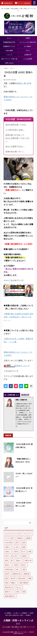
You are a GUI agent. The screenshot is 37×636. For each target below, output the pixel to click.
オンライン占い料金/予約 (28, 42)
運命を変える (9, 587)
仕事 (16, 542)
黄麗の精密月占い (10, 596)
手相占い (18, 560)
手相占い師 (28, 560)
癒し (17, 569)
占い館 (16, 547)
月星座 (16, 565)
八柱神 (23, 542)
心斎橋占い (24, 556)
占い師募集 (8, 613)
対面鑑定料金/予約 (9, 42)
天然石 (16, 551)
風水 (17, 592)
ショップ (9, 55)
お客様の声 (27, 55)
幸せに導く (14, 556)
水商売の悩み (9, 569)
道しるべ (19, 587)
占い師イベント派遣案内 (20, 613)
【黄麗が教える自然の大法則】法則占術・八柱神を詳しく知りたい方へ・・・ (18, 317)
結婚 (6, 578)
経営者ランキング (22, 366)
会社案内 (27, 615)
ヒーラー (29, 534)
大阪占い (7, 551)
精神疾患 (26, 574)
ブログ (28, 50)
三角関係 (19, 538)
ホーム (9, 38)
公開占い (7, 547)
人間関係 (28, 538)
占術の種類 (9, 50)
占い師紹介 (27, 46)
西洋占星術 (21, 578)
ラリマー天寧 (9, 538)
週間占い (13, 583)
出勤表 (28, 38)
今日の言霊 (8, 542)
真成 (24, 569)
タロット (20, 534)
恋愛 (6, 560)
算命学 (7, 574)
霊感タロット (9, 592)
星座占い (7, 565)
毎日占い (24, 565)
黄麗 (24, 592)
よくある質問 (27, 59)
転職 (6, 583)
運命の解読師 (24, 583)
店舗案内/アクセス (9, 46)
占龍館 (23, 547)
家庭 (30, 551)
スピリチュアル (9, 534)
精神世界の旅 (16, 574)
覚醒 (30, 578)
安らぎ (23, 551)
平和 (6, 556)
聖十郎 (13, 578)
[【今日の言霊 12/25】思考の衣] (21, 386)
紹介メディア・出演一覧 (9, 59)
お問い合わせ (9, 63)
